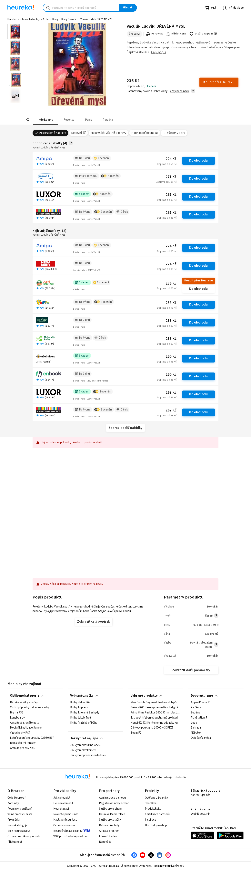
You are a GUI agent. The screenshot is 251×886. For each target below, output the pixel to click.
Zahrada (196, 728)
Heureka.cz (13, 19)
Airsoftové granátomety (24, 723)
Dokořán (212, 607)
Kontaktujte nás (200, 795)
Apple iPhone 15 (200, 702)
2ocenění (113, 176)
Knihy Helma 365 (80, 702)
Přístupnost (14, 842)
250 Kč (171, 356)
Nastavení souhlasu (65, 820)
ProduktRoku (153, 809)
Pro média (13, 820)
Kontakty (13, 803)
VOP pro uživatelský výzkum (70, 836)
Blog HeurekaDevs (18, 831)
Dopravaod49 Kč (166, 308)
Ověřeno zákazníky (156, 798)
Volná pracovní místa (19, 814)
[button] (45, 120)
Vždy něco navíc (179, 91)
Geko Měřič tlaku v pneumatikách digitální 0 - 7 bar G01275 (156, 708)
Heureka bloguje (17, 825)
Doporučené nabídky (52, 133)
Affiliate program (109, 831)
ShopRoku (151, 803)
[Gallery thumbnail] (15, 31)
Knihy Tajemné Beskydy (84, 713)
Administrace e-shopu (112, 798)
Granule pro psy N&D (22, 748)
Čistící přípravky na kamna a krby (29, 708)
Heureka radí (61, 809)
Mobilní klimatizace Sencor (26, 728)
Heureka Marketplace (112, 814)
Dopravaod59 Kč (166, 164)
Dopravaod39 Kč (166, 218)
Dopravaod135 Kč (166, 182)
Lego (194, 723)
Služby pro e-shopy (110, 809)
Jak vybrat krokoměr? (83, 750)
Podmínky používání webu (168, 866)
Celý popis (158, 52)
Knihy (55, 19)
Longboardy (17, 718)
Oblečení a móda (201, 738)
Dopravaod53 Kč (166, 326)
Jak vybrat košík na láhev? (85, 745)
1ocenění (103, 158)
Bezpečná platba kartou (68, 831)
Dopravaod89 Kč (166, 269)
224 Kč (171, 159)
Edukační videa (108, 836)
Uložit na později (206, 33)
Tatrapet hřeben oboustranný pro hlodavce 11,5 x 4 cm (156, 718)
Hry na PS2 (16, 713)
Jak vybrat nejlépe (84, 738)
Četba (46, 19)
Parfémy (196, 708)
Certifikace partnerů (157, 814)
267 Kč (171, 194)
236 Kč (171, 283)
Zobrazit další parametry (191, 670)
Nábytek (196, 733)
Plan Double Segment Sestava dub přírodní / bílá (156, 702)
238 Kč (171, 303)
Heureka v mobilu (63, 803)
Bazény (195, 713)
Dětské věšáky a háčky (24, 702)
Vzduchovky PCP (20, 733)
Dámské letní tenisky (22, 743)
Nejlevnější (78, 133)
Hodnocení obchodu (144, 133)
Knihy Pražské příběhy (83, 723)
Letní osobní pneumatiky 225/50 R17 (32, 738)
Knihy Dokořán (69, 19)
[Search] (27, 119)
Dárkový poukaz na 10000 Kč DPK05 (152, 728)
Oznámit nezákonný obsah (23, 836)
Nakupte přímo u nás (65, 814)
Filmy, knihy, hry (31, 19)
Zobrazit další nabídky (125, 428)
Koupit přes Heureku (198, 280)
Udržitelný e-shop (156, 825)
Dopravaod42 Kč (166, 288)
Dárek (124, 212)
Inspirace (150, 820)
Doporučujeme (202, 695)
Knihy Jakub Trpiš (81, 718)
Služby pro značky (110, 820)
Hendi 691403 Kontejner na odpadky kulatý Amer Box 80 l (156, 723)
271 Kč (171, 177)
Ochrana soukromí (64, 825)
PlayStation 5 (199, 718)
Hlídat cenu (178, 33)
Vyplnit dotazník (200, 814)
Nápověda (105, 842)
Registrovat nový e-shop (114, 803)
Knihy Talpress (79, 708)
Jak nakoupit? (61, 798)
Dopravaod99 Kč (166, 361)
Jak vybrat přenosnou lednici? (88, 755)
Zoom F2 (136, 733)
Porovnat (157, 33)
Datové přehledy (109, 825)
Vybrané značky (82, 695)
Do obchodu (198, 160)
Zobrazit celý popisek (93, 621)
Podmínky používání (19, 809)
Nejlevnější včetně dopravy (108, 133)
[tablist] (96, 120)
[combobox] (81, 8)
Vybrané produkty (144, 695)
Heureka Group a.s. (107, 866)
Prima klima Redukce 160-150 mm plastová (156, 713)
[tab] (45, 120)
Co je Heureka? (16, 798)
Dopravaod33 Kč (166, 200)
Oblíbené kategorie (24, 695)
